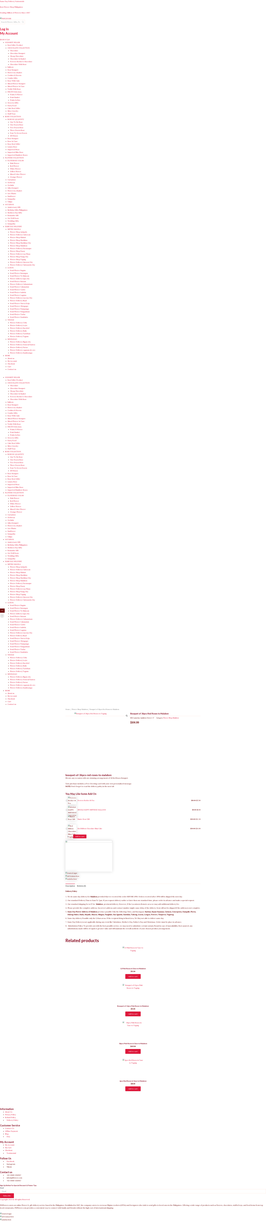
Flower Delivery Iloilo (18, 331)
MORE (7, 355)
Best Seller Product (15, 45)
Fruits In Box (15, 100)
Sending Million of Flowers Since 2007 (15, 13)
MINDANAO (12, 339)
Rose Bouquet (12, 138)
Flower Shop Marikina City (20, 243)
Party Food (11, 106)
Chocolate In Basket (18, 59)
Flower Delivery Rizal (18, 301)
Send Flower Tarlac (18, 314)
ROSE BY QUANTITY (15, 119)
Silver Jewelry (12, 111)
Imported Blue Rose (15, 152)
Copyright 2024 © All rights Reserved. (15, 1199)
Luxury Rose (12, 147)
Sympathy (11, 199)
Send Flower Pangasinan (20, 312)
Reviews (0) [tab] (81, 886)
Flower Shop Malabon (18, 246)
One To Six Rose (16, 122)
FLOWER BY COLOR (15, 160)
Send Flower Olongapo (19, 306)
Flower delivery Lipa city (19, 279)
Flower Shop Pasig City (19, 257)
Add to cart (79, 836)
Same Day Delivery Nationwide (12, 1)
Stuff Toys (11, 114)
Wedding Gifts (13, 221)
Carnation (11, 180)
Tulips (9, 202)
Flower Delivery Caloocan (20, 235)
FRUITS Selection (14, 92)
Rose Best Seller (13, 144)
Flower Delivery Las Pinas (20, 254)
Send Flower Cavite (17, 290)
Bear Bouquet (12, 70)
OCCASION (9, 204)
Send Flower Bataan (18, 281)
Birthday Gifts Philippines (17, 210)
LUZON (10, 268)
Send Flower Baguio (18, 270)
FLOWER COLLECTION (14, 158)
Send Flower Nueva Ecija (20, 303)
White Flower (15, 169)
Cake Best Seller (13, 108)
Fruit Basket (15, 97)
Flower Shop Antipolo (18, 232)
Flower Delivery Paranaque (20, 248)
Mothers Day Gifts (14, 213)
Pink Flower (14, 163)
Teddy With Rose (14, 89)
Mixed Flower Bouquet (16, 84)
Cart (9, 367)
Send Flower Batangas (19, 273)
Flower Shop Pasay (17, 251)
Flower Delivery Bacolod (19, 328)
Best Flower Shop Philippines (11, 7)
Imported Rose (13, 149)
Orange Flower (16, 177)
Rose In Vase (12, 141)
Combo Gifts (12, 78)
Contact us (11, 369)
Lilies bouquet (12, 188)
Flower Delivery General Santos (22, 345)
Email (2, 1188)
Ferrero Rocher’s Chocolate (21, 61)
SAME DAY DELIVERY (13, 226)
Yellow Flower (15, 171)
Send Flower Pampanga (19, 309)
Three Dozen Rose (17, 130)
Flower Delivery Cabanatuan (21, 284)
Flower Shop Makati (18, 237)
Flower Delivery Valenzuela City (22, 265)
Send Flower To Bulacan (19, 276)
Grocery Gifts (12, 103)
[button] (133, 374)
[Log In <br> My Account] (0, 25)
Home (67, 709)
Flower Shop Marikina (18, 240)
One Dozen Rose (16, 125)
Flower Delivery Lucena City (21, 298)
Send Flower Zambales (19, 317)
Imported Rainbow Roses (17, 155)
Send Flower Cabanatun (19, 287)
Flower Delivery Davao (19, 347)
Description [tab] (70, 886)
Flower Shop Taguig (18, 259)
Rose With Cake (13, 81)
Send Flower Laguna (18, 295)
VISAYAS (10, 320)
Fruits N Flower (16, 94)
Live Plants (11, 193)
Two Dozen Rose (16, 127)
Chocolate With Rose (18, 64)
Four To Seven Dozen (18, 133)
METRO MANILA (14, 229)
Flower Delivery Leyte (18, 325)
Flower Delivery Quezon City (21, 262)
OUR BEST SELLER (12, 42)
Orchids (10, 185)
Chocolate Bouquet (17, 53)
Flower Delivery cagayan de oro (22, 350)
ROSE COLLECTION (13, 116)
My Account (12, 361)
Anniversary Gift (13, 207)
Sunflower (11, 196)
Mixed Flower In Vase (16, 86)
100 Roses (14, 136)
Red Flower (14, 166)
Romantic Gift (13, 215)
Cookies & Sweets (14, 75)
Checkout (11, 364)
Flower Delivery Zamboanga (21, 353)
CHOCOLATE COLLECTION (18, 48)
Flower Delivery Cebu (18, 323)
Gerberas (11, 182)
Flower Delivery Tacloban (20, 334)
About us (10, 358)
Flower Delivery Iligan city (20, 342)
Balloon (10, 67)
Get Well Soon (13, 218)
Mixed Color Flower (18, 174)
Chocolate (14, 51)
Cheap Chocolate (16, 56)
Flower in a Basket (14, 73)
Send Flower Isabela (18, 292)
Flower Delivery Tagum (19, 336)
